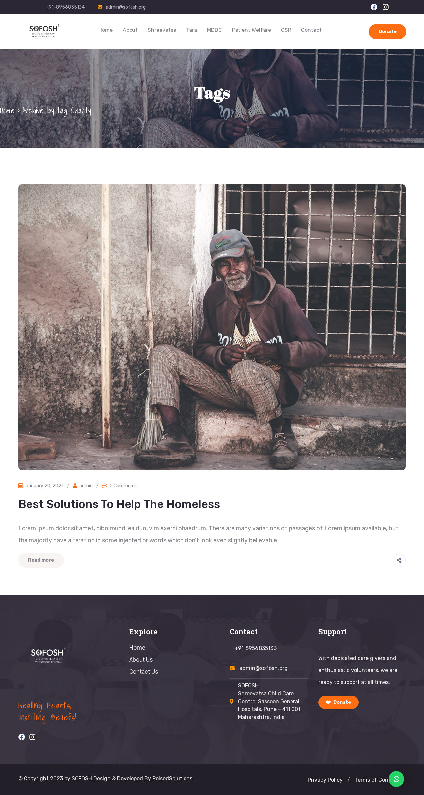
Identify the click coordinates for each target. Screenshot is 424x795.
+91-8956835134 (65, 7)
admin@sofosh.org (126, 7)
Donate (388, 31)
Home (105, 30)
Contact (311, 30)
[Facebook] (374, 7)
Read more (41, 560)
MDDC (214, 30)
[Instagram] (385, 7)
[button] (348, 780)
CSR (286, 30)
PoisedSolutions (172, 778)
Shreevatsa (162, 30)
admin (86, 486)
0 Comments (124, 486)
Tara (191, 30)
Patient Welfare (251, 30)
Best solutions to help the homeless (119, 504)
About (130, 30)
